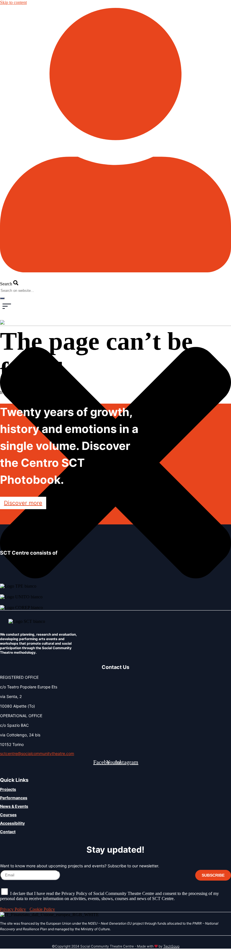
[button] (7, 306)
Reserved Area (13, 273)
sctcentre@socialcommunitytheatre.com (37, 753)
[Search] (2, 298)
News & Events (14, 806)
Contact (7, 831)
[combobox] (25, 290)
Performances (13, 797)
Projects (8, 789)
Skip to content (13, 2)
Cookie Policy (42, 909)
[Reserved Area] (115, 270)
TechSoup (171, 946)
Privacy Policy (13, 909)
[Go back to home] (12, 322)
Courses (8, 814)
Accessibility (12, 823)
